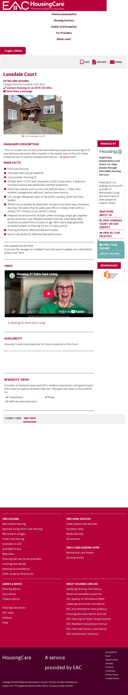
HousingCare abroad (14, 563)
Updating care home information (85, 603)
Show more (69, 157)
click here (18, 252)
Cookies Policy (112, 678)
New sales (8, 553)
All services (73, 538)
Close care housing (13, 538)
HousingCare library (14, 607)
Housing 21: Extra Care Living (27, 322)
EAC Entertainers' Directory (82, 633)
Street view (13, 418)
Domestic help (74, 528)
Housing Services (64, 20)
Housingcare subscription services (86, 613)
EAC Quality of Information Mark (85, 598)
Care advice (9, 594)
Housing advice (11, 589)
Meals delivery (75, 533)
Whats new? (64, 39)
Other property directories (17, 573)
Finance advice (11, 598)
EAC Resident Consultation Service (86, 623)
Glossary (7, 617)
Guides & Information (64, 26)
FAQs (5, 622)
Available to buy (11, 548)
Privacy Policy (112, 674)
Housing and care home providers (22, 558)
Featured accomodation (16, 568)
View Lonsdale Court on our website (110, 224)
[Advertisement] (100, 114)
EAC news (8, 612)
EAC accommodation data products (86, 608)
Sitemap (109, 663)
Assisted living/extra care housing (22, 528)
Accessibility (111, 652)
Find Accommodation (64, 14)
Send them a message (19, 91)
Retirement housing (14, 523)
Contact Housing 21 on (29, 87)
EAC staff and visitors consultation (86, 628)
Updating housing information (84, 589)
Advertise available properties (84, 594)
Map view (30, 418)
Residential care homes (80, 552)
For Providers (64, 33)
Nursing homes (75, 557)
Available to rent (12, 543)
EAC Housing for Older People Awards (88, 618)
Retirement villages (14, 533)
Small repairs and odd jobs (81, 523)
